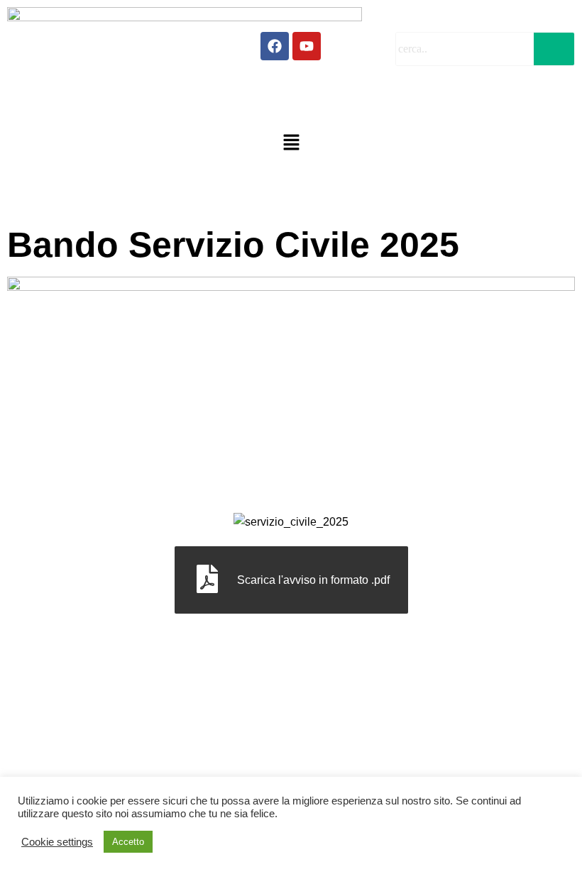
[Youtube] (306, 46)
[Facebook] (274, 46)
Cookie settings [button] (57, 842)
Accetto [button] (128, 841)
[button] (291, 143)
